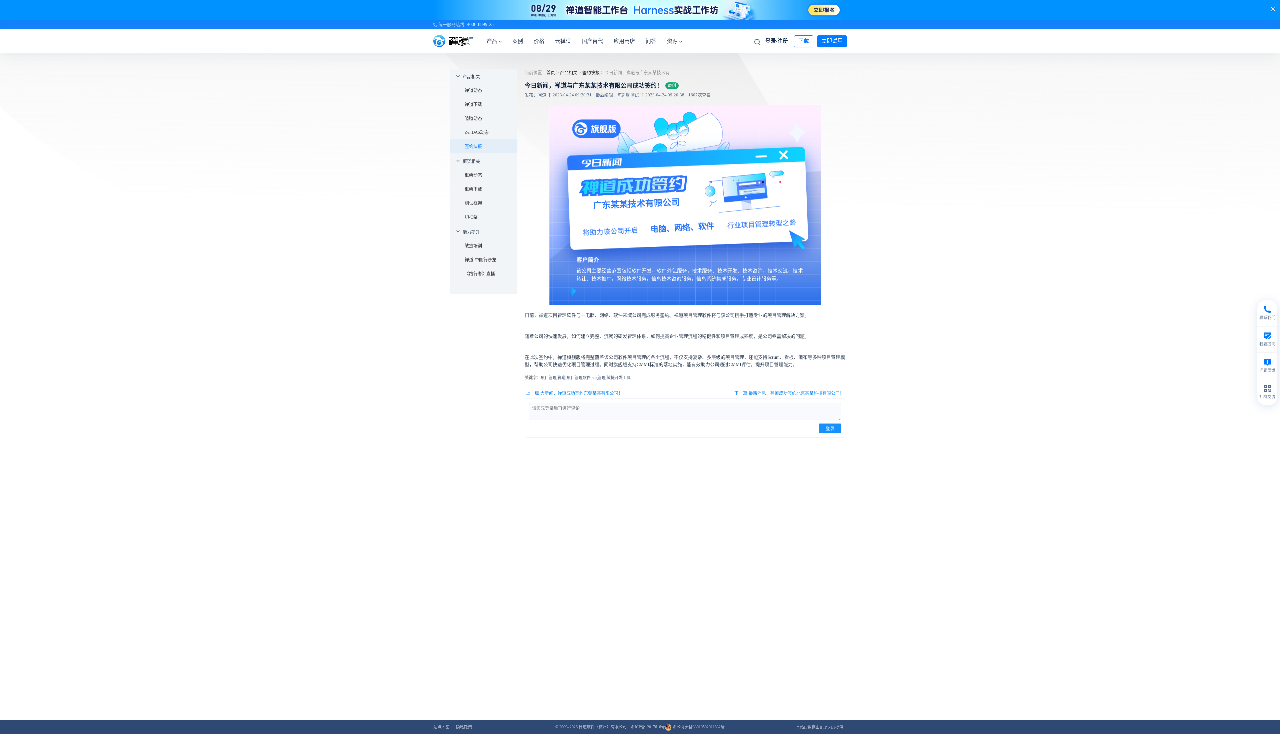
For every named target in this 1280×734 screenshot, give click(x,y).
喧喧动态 (473, 118)
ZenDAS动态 (477, 132)
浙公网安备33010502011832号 (698, 727)
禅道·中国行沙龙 (480, 259)
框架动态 (473, 174)
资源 (672, 41)
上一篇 (574, 393)
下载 (803, 41)
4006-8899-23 (480, 24)
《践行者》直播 (480, 273)
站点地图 (441, 727)
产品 (492, 41)
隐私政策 (464, 727)
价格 (539, 41)
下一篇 (789, 393)
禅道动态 (473, 90)
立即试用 (832, 41)
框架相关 (471, 161)
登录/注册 (776, 41)
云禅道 (563, 41)
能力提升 (471, 231)
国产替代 (592, 41)
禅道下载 (473, 104)
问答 (651, 41)
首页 (550, 72)
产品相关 (471, 76)
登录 (830, 428)
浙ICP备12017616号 (648, 727)
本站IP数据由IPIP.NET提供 (819, 727)
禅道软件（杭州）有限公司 (603, 727)
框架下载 (473, 188)
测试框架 (473, 202)
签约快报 (473, 146)
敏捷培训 (473, 245)
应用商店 (624, 41)
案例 (517, 41)
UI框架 (471, 216)
